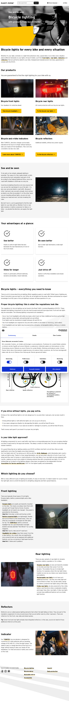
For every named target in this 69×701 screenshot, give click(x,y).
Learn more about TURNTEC (12, 154)
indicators (61, 58)
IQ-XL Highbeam (42, 453)
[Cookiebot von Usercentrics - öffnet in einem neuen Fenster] (59, 330)
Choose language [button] (53, 2)
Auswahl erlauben (34, 369)
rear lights (54, 58)
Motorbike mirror (29, 674)
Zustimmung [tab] (12, 335)
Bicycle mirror (28, 671)
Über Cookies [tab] (57, 335)
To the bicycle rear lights (45, 111)
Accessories (28, 678)
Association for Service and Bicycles (13, 463)
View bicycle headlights (10, 111)
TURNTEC (7, 639)
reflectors (4, 60)
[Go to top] (63, 695)
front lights (46, 58)
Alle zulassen (56, 369)
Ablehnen (12, 369)
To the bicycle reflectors (45, 154)
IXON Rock (13, 522)
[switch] (26, 362)
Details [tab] (34, 335)
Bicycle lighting (29, 668)
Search (36, 2)
